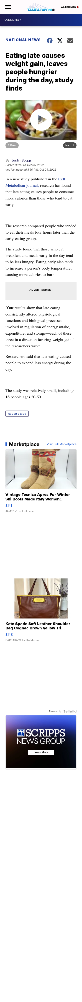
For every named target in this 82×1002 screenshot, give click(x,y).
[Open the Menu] (7, 7)
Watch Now (69, 7)
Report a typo (17, 413)
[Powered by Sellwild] (70, 711)
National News (23, 40)
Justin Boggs (21, 160)
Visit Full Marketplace (62, 444)
